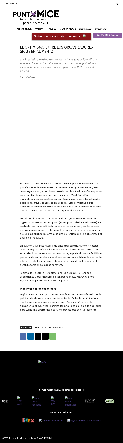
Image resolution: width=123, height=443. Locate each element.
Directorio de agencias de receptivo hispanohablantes (57, 36)
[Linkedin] (109, 4)
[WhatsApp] (52, 336)
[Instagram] (104, 4)
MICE (44, 327)
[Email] (45, 336)
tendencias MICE (55, 327)
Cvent (36, 327)
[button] (117, 4)
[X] (38, 336)
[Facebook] (98, 4)
